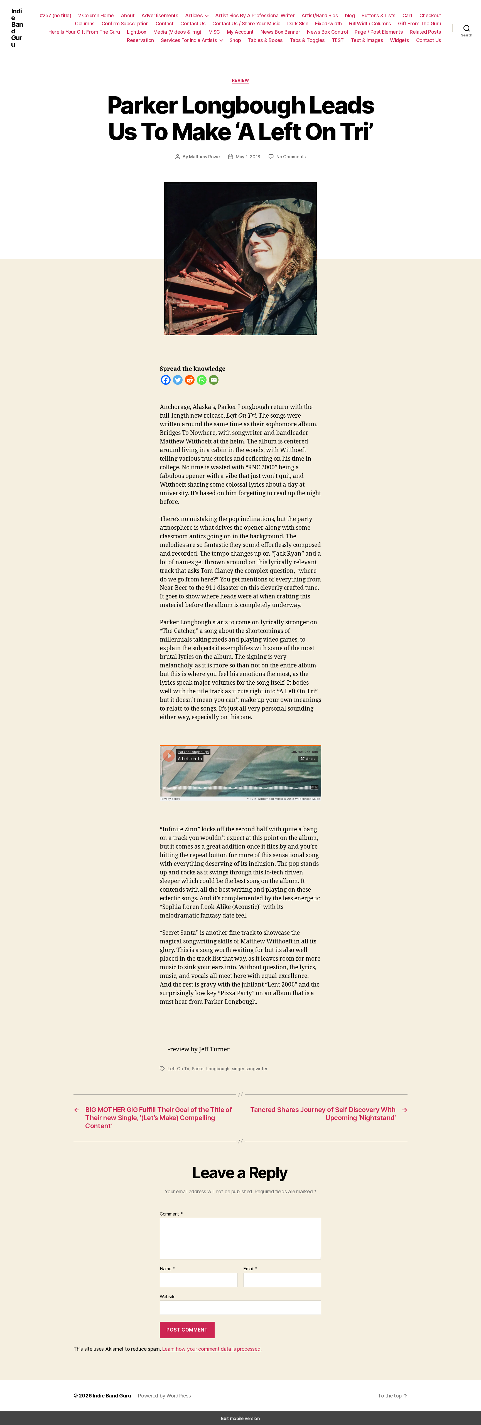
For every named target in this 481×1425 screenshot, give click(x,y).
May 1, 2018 (248, 156)
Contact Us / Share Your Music (246, 23)
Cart (408, 15)
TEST (338, 40)
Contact (165, 23)
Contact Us (192, 23)
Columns (85, 23)
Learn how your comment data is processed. (211, 1349)
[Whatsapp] (201, 381)
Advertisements (159, 15)
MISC (214, 32)
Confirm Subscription (125, 23)
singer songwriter (250, 1068)
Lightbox (136, 32)
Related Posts (425, 32)
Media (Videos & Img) (177, 32)
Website (168, 1296)
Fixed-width (328, 23)
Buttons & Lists (379, 15)
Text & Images (367, 40)
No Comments (291, 156)
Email (250, 1268)
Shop (235, 40)
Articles (194, 15)
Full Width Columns (370, 23)
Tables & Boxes (265, 40)
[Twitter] (177, 381)
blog (350, 15)
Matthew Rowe (204, 156)
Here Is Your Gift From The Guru (84, 32)
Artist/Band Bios (319, 15)
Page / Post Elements (379, 32)
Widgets (399, 40)
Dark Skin (297, 23)
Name (167, 1268)
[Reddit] (189, 381)
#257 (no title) (56, 15)
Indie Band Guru (17, 28)
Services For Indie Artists (189, 40)
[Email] (213, 381)
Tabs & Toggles (307, 40)
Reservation (140, 40)
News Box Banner (280, 32)
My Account (240, 32)
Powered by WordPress (164, 1396)
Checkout (430, 15)
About (128, 15)
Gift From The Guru (419, 23)
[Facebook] (165, 381)
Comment (171, 1214)
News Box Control (327, 32)
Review (240, 80)
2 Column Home (96, 15)
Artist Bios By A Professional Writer (255, 15)
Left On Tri (178, 1068)
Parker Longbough (211, 1068)
